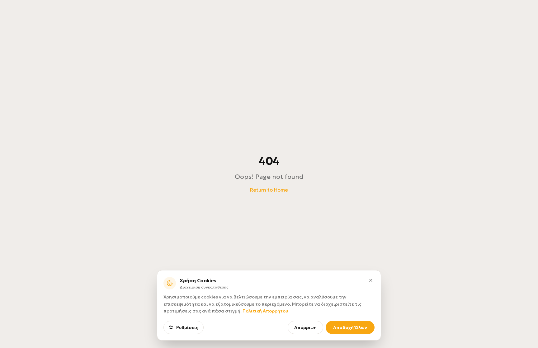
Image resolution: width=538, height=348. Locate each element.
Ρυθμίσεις (187, 327)
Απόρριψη (305, 327)
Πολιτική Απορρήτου (265, 311)
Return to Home (269, 190)
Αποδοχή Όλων (350, 327)
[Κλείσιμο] (371, 280)
